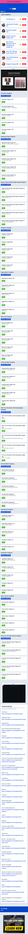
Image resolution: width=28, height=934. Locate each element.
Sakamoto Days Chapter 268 (9, 167)
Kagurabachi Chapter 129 (12, 25)
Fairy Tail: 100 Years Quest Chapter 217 (11, 650)
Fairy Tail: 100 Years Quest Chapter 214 (11, 674)
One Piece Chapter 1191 (11, 31)
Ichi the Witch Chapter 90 (8, 502)
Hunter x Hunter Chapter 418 (11, 37)
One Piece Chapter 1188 (7, 122)
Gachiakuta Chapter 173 (8, 515)
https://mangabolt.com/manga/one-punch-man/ (14, 785)
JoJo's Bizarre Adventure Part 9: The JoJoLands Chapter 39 (11, 44)
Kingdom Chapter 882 (7, 257)
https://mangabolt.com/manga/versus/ (11, 817)
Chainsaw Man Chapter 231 (8, 376)
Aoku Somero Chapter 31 (8, 609)
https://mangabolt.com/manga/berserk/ (12, 791)
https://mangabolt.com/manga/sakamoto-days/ (14, 719)
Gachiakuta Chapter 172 (8, 531)
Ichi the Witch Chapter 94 (8, 470)
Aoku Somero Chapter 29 (8, 623)
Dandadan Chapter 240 (7, 590)
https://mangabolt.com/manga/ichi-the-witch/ (13, 743)
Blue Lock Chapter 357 (7, 322)
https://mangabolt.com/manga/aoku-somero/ (13, 901)
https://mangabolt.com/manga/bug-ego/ (12, 822)
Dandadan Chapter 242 (7, 575)
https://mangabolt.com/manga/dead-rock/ (12, 835)
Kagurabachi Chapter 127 (8, 293)
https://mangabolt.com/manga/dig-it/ (11, 886)
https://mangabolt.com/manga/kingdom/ (12, 737)
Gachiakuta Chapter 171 (8, 539)
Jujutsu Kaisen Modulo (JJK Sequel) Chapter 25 (13, 188)
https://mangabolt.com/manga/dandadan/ (12, 881)
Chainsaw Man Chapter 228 (8, 400)
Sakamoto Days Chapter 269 (9, 159)
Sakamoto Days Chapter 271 (9, 142)
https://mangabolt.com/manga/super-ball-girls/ (14, 848)
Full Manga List (10, 19)
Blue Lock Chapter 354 (7, 347)
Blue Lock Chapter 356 (7, 331)
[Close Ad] (26, 69)
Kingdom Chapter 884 (7, 242)
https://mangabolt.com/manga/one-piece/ (12, 713)
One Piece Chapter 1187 (7, 129)
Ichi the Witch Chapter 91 (8, 494)
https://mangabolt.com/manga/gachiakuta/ (13, 780)
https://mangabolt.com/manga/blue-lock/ (12, 749)
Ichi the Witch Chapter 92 (8, 486)
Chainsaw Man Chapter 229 (8, 392)
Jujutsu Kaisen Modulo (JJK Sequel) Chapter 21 (13, 220)
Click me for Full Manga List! (14, 1)
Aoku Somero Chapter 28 (8, 629)
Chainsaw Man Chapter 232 (8, 368)
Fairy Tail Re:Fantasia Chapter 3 (12, 58)
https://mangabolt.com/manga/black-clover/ (13, 774)
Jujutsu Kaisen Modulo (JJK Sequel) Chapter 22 (13, 212)
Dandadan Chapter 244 (7, 558)
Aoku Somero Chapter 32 (8, 602)
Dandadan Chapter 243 (7, 567)
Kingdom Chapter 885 (12, 64)
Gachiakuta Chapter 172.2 (8, 523)
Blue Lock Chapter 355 (7, 339)
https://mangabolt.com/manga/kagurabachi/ (13, 725)
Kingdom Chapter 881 (7, 265)
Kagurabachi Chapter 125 (8, 309)
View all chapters (5, 95)
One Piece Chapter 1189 (7, 114)
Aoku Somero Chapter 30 (8, 616)
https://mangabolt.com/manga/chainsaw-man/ (13, 754)
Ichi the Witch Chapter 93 (8, 478)
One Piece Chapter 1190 (7, 106)
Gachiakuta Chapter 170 (8, 546)
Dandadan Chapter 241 (7, 583)
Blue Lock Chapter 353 (7, 355)
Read (24, 19)
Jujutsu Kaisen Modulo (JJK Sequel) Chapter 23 (13, 204)
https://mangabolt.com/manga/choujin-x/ (12, 796)
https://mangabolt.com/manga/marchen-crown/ (14, 861)
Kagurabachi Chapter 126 (8, 301)
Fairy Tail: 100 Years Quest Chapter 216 (11, 658)
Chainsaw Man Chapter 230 (8, 384)
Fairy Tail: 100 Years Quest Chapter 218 (11, 52)
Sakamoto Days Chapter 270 (9, 150)
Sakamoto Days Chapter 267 (9, 175)
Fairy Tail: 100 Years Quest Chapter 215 (11, 666)
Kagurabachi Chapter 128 (8, 285)
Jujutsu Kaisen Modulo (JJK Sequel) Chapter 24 (13, 196)
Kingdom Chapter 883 (7, 249)
